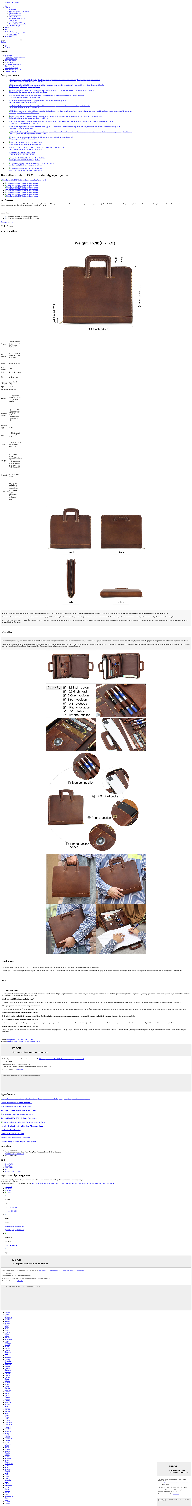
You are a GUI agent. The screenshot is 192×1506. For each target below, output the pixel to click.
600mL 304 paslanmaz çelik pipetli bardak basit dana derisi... (28, 134)
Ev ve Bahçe (13, 17)
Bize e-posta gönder (7, 222)
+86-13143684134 (11, 1211)
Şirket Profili (9, 31)
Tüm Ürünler (110, 1183)
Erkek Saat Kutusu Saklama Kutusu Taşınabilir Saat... (26, 149)
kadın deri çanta (45, 1183)
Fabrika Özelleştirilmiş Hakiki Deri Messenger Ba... (22, 1126)
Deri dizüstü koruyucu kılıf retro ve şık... (21, 128)
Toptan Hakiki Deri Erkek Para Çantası (21, 154)
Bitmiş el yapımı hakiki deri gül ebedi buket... (23, 139)
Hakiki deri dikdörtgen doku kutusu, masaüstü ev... (25, 107)
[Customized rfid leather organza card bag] (15, 1137)
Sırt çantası (12, 9)
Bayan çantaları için (15, 15)
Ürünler (7, 8)
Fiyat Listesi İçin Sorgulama (9, 1181)
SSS (6, 29)
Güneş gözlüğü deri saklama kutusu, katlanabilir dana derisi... (28, 92)
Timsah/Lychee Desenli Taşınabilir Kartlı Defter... (24, 123)
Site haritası (35, 1183)
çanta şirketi (70, 1183)
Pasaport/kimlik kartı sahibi (17, 24)
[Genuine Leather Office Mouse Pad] (10, 1130)
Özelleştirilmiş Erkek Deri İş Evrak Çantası (19, 1039)
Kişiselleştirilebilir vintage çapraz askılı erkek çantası (25, 170)
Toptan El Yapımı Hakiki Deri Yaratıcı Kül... (19, 1110)
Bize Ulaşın (8, 36)
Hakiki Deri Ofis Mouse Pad (12, 1134)
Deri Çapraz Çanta (88, 1183)
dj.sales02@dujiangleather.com (14, 1230)
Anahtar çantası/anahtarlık (17, 18)
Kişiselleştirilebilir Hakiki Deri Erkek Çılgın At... (24, 160)
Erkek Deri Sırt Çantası (58, 1183)
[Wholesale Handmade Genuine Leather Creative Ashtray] (16, 1106)
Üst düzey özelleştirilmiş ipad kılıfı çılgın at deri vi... (25, 165)
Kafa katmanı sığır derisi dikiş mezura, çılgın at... (24, 87)
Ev (6, 6)
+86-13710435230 (11, 1207)
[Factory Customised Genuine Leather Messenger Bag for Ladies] (23, 1122)
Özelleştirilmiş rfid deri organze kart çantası (18, 1141)
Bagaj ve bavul (13, 20)
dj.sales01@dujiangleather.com (14, 1154)
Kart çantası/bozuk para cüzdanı (19, 11)
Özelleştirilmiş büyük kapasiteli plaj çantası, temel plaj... (26, 81)
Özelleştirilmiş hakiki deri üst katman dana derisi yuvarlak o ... (28, 118)
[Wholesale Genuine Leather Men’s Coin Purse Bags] (17, 1114)
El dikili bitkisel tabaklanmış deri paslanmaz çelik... (25, 97)
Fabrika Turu (13, 35)
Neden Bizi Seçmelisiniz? (17, 33)
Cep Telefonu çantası (15, 22)
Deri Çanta (78, 1183)
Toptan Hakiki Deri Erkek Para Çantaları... (19, 1118)
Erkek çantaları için (15, 13)
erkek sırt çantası (100, 1183)
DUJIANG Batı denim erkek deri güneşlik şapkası (25, 144)
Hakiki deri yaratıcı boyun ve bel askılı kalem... (24, 113)
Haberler (7, 27)
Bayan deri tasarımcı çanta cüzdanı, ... (16, 1103)
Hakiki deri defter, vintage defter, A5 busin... (23, 102)
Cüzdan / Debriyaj (14, 26)
